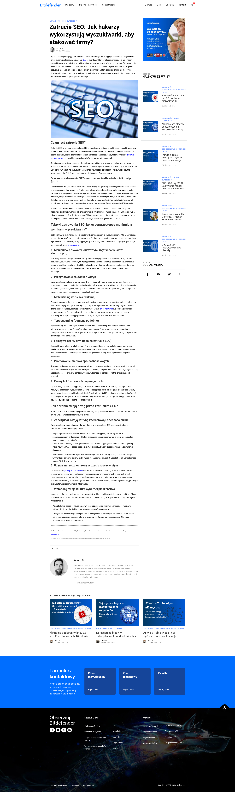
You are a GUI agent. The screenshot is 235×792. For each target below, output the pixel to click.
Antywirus (147, 718)
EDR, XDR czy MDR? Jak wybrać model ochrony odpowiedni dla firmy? (173, 187)
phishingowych (106, 309)
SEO (84, 60)
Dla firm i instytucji (88, 5)
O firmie (148, 5)
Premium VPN (170, 737)
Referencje (75, 786)
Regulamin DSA (88, 786)
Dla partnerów (108, 5)
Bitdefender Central (92, 726)
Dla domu (69, 5)
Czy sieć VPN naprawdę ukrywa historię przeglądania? (171, 248)
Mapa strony (118, 743)
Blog (159, 5)
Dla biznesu (72, 21)
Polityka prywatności (59, 786)
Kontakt (182, 5)
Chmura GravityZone (92, 732)
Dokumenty (117, 749)
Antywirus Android (150, 726)
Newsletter (117, 731)
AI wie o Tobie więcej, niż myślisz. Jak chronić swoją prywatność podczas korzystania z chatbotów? (173, 161)
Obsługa (170, 5)
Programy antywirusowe (174, 743)
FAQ (114, 725)
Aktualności (55, 21)
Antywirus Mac (149, 737)
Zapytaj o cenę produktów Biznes (95, 739)
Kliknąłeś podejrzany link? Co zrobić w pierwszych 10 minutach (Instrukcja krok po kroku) (173, 101)
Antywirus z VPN (171, 731)
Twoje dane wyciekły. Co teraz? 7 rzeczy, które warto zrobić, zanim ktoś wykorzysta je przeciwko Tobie (173, 221)
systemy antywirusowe (73, 470)
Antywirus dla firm (150, 743)
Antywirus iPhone (150, 732)
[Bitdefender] (50, 4)
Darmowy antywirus (173, 725)
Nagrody (116, 737)
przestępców (73, 245)
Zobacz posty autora (85, 583)
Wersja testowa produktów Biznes (95, 747)
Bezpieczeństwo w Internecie (174, 90)
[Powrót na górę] (224, 707)
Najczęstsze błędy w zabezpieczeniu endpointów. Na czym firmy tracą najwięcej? (173, 129)
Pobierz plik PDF (55, 534)
